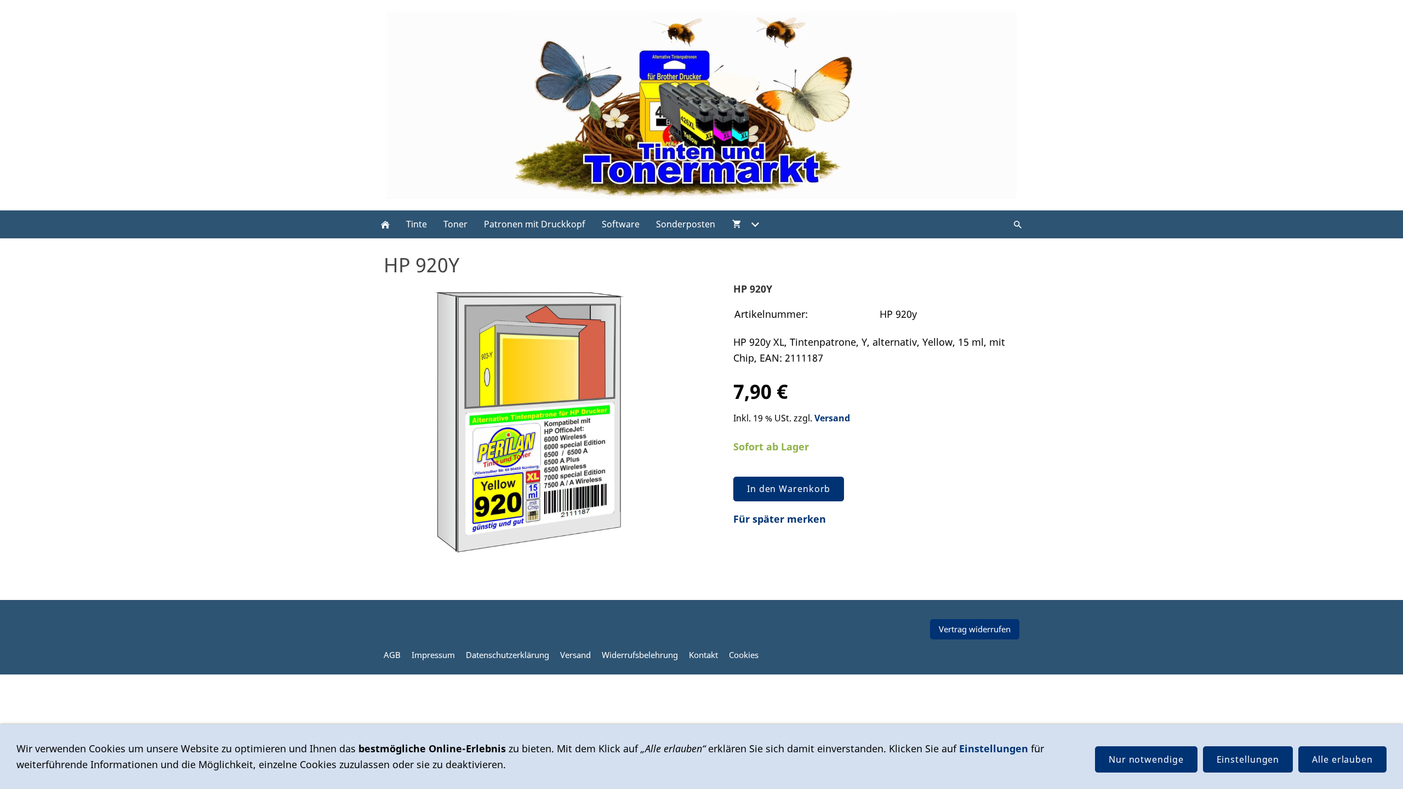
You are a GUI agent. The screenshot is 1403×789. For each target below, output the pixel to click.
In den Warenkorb (788, 489)
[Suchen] (1017, 224)
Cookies (743, 654)
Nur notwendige (1146, 759)
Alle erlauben (1342, 759)
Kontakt (703, 654)
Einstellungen (993, 748)
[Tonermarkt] (385, 224)
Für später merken (779, 518)
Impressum (433, 654)
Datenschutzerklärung (507, 654)
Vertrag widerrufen (975, 629)
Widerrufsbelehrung (640, 654)
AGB (392, 654)
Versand (832, 418)
